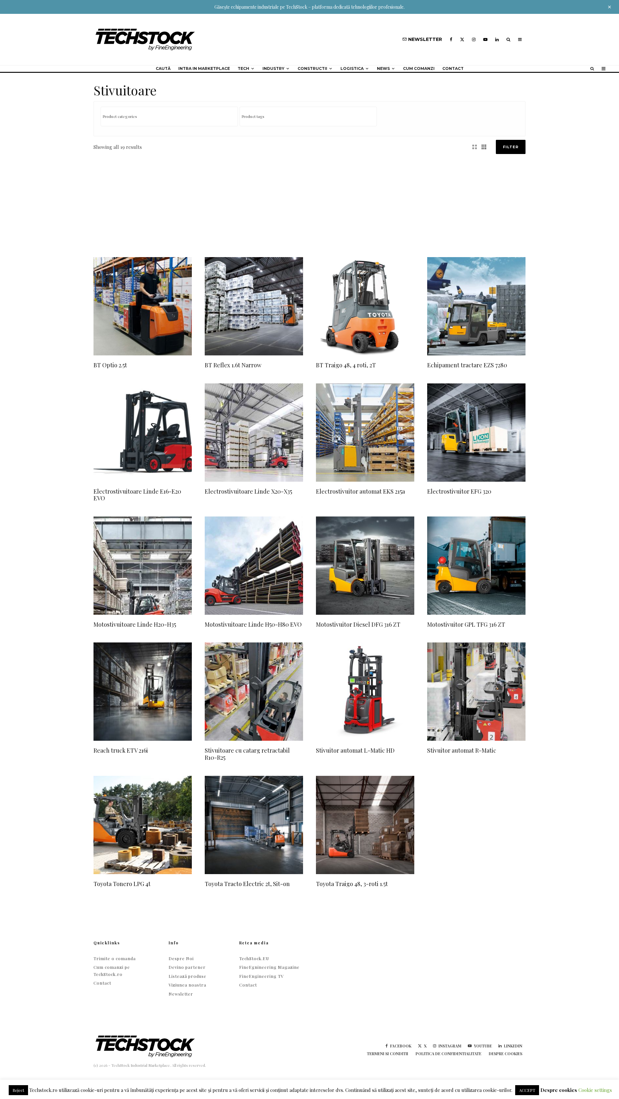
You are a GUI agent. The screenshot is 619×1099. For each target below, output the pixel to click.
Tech (243, 68)
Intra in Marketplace (204, 68)
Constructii (312, 68)
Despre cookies (505, 1053)
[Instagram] (473, 39)
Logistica (352, 68)
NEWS (383, 68)
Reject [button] (18, 1090)
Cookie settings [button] (595, 1090)
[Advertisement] (309, 202)
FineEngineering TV (261, 976)
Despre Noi (181, 958)
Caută (163, 68)
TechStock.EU (254, 958)
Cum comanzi (419, 68)
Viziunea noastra (187, 985)
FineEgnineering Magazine (269, 967)
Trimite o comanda (114, 958)
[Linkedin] (497, 39)
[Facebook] (451, 39)
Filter (510, 147)
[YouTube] (485, 39)
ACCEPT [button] (527, 1090)
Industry (273, 68)
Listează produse (187, 976)
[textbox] (171, 116)
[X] (462, 39)
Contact (453, 68)
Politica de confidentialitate (448, 1053)
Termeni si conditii (387, 1053)
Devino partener (187, 967)
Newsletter (181, 994)
